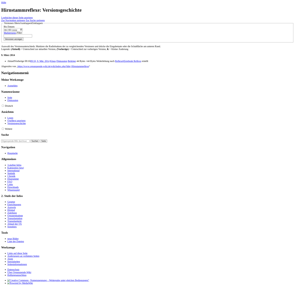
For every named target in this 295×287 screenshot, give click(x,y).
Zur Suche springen (35, 20)
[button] (23, 23)
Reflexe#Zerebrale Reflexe (128, 61)
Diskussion (61, 61)
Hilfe (3, 2)
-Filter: (13, 33)
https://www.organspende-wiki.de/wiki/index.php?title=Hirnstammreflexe (53, 66)
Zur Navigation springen (13, 20)
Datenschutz (13, 269)
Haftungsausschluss (16, 275)
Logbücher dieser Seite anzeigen (17, 17)
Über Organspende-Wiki (19, 272)
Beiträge (72, 61)
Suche (5, 134)
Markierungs (10, 33)
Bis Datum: (9, 26)
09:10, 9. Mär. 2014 (39, 61)
